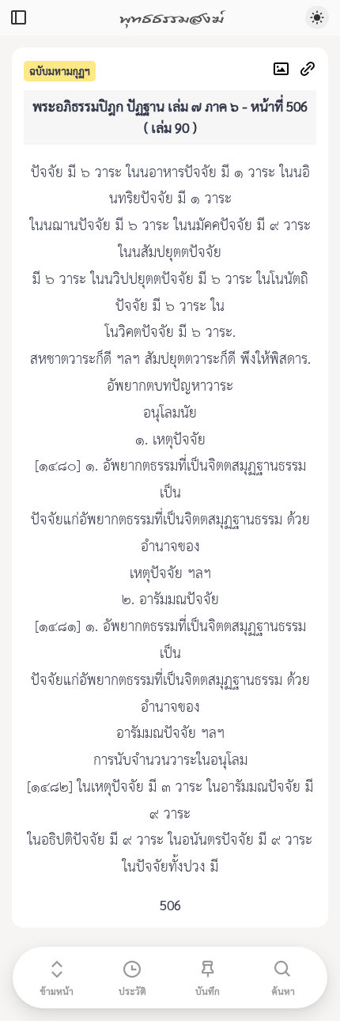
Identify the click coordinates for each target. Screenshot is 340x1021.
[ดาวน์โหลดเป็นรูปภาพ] (285, 70)
